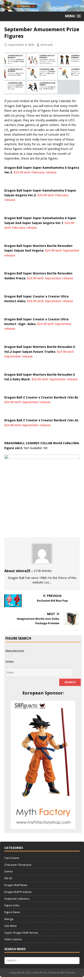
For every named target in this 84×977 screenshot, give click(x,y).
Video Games (13, 939)
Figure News (12, 912)
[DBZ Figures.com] (42, 9)
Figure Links (12, 905)
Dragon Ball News (15, 885)
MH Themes (68, 972)
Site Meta (10, 926)
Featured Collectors (17, 899)
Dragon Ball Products (18, 892)
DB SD (8, 878)
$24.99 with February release (35, 172)
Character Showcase (17, 865)
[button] (73, 16)
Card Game (11, 858)
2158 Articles (43, 571)
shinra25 (46, 45)
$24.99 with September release (50, 278)
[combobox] (14, 651)
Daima (8, 871)
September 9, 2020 (21, 45)
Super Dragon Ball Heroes (21, 933)
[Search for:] (42, 960)
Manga (8, 919)
